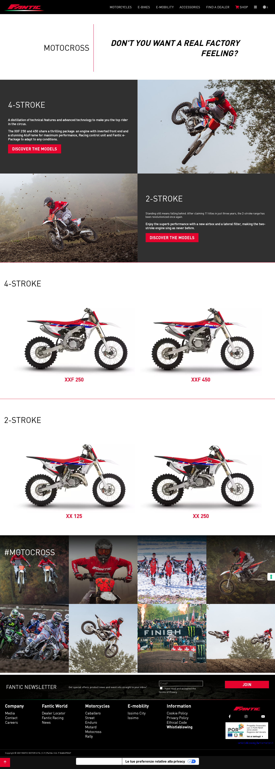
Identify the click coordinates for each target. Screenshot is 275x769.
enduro (91, 722)
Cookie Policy (177, 713)
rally (89, 736)
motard (91, 727)
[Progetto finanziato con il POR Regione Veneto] (246, 730)
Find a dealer (217, 7)
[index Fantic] (24, 7)
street (90, 717)
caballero (93, 713)
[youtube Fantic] (263, 716)
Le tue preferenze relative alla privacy (155, 761)
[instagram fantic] (246, 716)
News (46, 722)
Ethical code (177, 722)
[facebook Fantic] (230, 716)
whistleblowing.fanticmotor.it (255, 742)
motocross (93, 731)
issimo (133, 717)
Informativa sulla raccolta (99, 761)
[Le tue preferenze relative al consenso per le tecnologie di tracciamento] (271, 577)
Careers (11, 722)
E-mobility (165, 7)
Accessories (190, 7)
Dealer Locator (53, 713)
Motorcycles (121, 7)
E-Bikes (144, 7)
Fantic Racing (53, 717)
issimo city (137, 713)
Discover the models (34, 148)
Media (10, 713)
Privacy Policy (177, 717)
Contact (11, 717)
